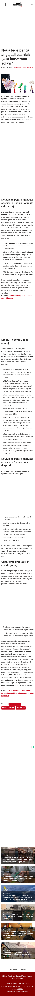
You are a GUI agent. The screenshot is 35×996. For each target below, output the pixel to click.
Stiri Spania (21, 708)
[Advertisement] (17, 27)
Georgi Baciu (17, 67)
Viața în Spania (28, 67)
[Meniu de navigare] (3, 4)
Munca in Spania (15, 704)
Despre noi (13, 970)
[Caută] (32, 4)
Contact (22, 970)
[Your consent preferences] (33, 747)
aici (2, 688)
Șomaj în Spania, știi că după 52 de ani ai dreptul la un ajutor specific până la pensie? (17, 693)
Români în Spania (8, 708)
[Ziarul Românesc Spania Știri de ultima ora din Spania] (17, 4)
